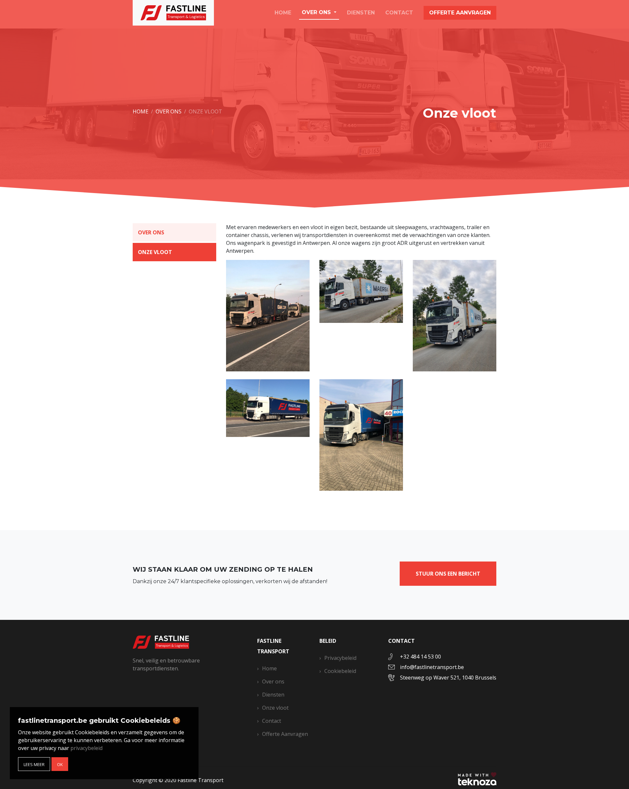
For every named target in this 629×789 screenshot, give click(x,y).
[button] (34, 764)
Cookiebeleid (340, 671)
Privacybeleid (340, 657)
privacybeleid (86, 748)
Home (283, 13)
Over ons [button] (317, 12)
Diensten (361, 13)
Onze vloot (321, 35)
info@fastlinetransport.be (432, 667)
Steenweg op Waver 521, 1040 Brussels (448, 677)
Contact (399, 13)
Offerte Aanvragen (285, 734)
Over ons (318, 27)
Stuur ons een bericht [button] (448, 573)
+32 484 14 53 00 (420, 656)
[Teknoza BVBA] (477, 778)
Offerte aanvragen (460, 13)
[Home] (161, 641)
